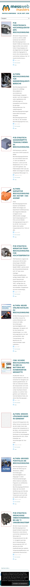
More (16, 65)
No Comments (17, 62)
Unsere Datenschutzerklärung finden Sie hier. (18, 580)
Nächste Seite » (5, 568)
